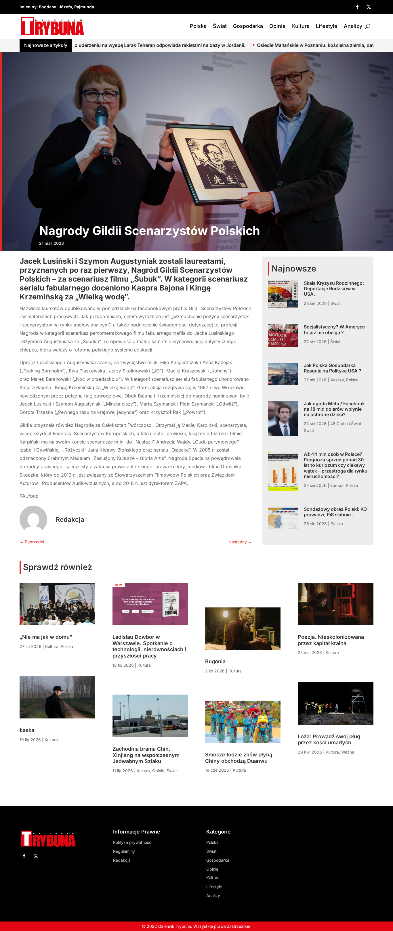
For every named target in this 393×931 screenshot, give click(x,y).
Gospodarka (248, 26)
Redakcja (70, 519)
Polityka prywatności (132, 842)
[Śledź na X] (368, 7)
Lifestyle (326, 26)
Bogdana (47, 6)
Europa (337, 485)
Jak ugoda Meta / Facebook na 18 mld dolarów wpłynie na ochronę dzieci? (334, 409)
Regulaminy (124, 851)
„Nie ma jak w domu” (46, 637)
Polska (198, 26)
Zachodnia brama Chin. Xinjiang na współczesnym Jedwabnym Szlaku (146, 755)
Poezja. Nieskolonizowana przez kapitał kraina (331, 640)
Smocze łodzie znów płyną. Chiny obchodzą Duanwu (239, 758)
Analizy (353, 26)
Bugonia (215, 661)
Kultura (301, 26)
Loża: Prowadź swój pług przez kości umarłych (329, 739)
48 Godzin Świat (345, 423)
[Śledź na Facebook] (357, 7)
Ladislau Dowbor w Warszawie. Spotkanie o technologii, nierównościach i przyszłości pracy (149, 646)
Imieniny (28, 6)
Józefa (65, 6)
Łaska (27, 730)
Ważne (347, 752)
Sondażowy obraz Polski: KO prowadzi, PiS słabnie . (335, 511)
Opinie (277, 26)
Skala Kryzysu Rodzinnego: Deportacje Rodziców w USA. (334, 288)
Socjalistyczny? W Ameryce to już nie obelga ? (334, 329)
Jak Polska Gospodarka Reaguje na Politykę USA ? (332, 368)
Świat (220, 26)
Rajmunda (84, 6)
